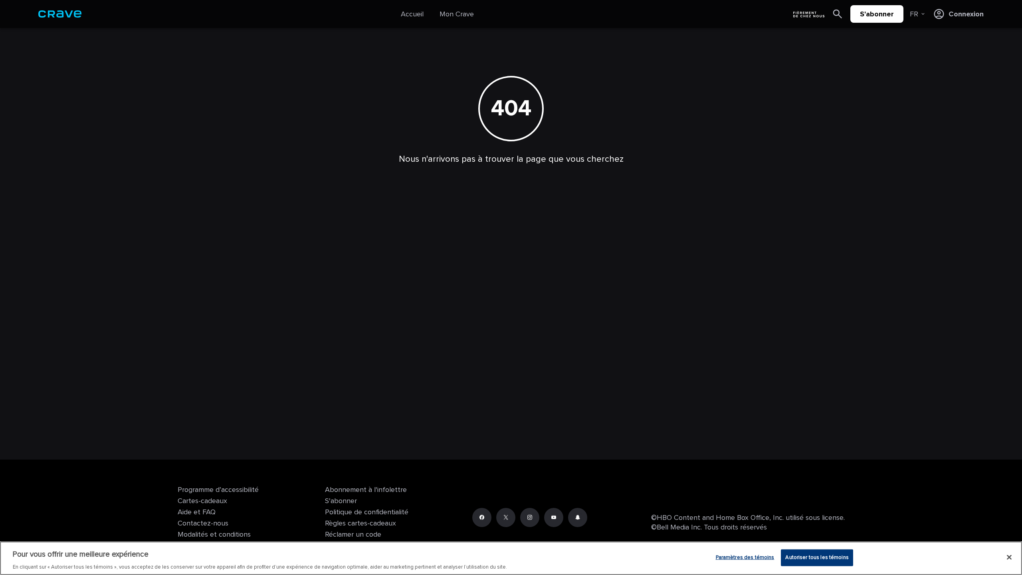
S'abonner (877, 14)
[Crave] (59, 14)
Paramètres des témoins (745, 557)
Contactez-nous (203, 523)
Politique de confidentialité (366, 512)
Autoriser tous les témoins (816, 557)
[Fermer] (1009, 557)
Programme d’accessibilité (218, 489)
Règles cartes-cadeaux (360, 523)
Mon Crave (457, 14)
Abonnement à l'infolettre (366, 489)
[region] (511, 558)
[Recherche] (837, 14)
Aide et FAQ (197, 512)
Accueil (412, 14)
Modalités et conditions (214, 534)
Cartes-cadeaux (202, 500)
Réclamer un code (353, 534)
